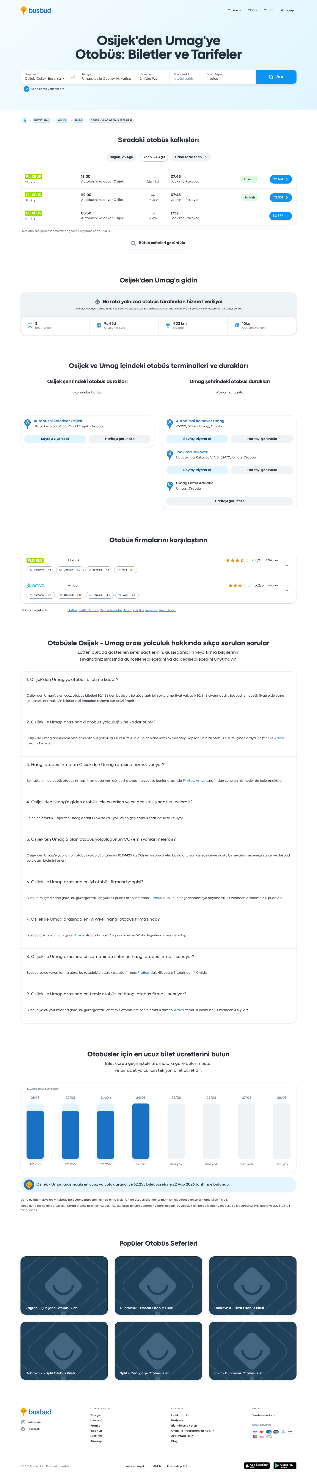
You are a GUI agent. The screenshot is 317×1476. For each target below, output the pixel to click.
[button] (73, 77)
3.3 (133, 595)
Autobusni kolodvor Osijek (58, 421)
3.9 (50, 595)
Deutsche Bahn (111, 610)
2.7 (132, 570)
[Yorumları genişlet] (287, 565)
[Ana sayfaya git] (35, 10)
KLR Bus (138, 610)
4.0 (78, 570)
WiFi (124, 570)
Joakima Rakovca (192, 452)
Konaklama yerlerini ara (47, 89)
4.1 (49, 570)
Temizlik (97, 570)
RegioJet (151, 610)
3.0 (79, 595)
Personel (39, 570)
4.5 (108, 595)
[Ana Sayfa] (24, 120)
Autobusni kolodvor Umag (200, 421)
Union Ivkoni (167, 610)
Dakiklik (68, 570)
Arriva (73, 585)
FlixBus (73, 560)
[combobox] (44, 77)
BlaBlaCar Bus (88, 610)
